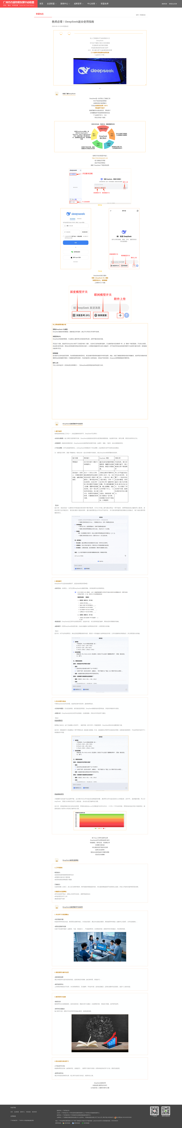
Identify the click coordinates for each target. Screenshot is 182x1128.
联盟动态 (143, 15)
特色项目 (28, 1112)
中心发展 (91, 4)
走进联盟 (51, 4)
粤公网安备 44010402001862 (124, 1117)
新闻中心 (64, 4)
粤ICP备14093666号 (108, 1117)
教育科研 (34, 1112)
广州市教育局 (14, 1120)
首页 (41, 4)
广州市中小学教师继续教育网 (26, 1120)
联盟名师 (104, 4)
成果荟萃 (78, 4)
